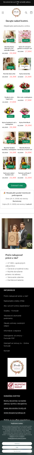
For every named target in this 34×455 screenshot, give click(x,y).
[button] (2, 12)
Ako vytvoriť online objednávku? (17, 306)
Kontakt (7, 351)
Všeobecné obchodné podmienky (12, 317)
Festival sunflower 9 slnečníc (24, 174)
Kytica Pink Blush (24, 122)
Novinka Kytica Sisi (9, 74)
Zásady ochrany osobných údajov (14, 324)
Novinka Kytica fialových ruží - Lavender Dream (9, 48)
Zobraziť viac (17, 186)
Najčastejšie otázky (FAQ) (14, 301)
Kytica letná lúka (24, 74)
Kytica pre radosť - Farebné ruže (9, 174)
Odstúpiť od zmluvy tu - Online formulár (16, 344)
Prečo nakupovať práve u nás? (16, 296)
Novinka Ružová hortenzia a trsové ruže (24, 148)
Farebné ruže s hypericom (9, 98)
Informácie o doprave (12, 331)
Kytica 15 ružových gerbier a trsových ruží (25, 47)
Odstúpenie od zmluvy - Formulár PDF (13, 337)
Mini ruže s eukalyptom (24, 97)
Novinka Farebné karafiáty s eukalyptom (9, 148)
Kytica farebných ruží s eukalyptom (9, 123)
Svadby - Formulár (11, 311)
